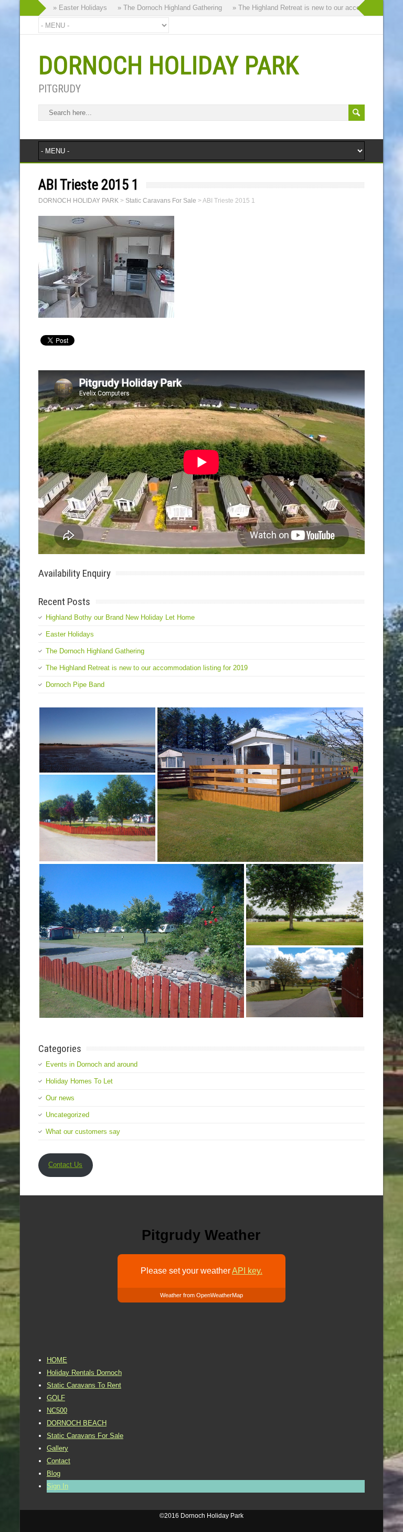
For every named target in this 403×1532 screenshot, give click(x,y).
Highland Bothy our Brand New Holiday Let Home (120, 617)
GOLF (56, 1398)
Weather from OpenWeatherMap (201, 1295)
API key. (247, 1270)
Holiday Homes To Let (79, 1081)
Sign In (57, 1486)
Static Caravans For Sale (85, 1436)
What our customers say (83, 1131)
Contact (58, 1461)
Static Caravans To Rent (84, 1385)
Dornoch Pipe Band (75, 685)
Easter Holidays (70, 634)
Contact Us (65, 1165)
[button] (97, 740)
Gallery (57, 1448)
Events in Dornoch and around (91, 1064)
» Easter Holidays (65, 8)
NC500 (57, 1410)
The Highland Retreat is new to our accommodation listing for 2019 (147, 668)
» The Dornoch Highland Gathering (155, 8)
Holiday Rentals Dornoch (84, 1373)
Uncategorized (67, 1115)
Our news (60, 1098)
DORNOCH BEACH (77, 1423)
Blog (53, 1473)
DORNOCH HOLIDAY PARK (168, 65)
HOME (57, 1360)
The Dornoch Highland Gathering (95, 651)
